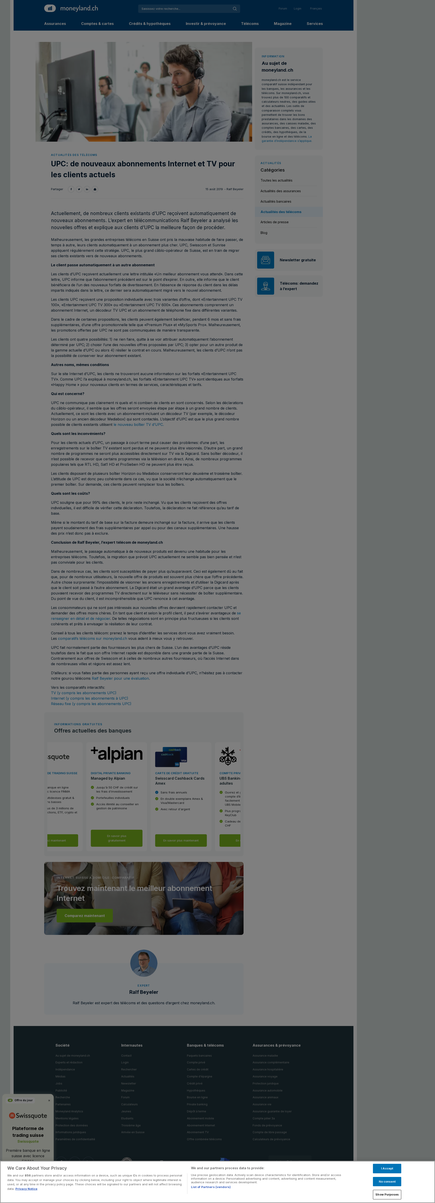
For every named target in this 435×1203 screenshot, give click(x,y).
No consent (387, 1181)
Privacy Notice (26, 1189)
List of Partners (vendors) (211, 1187)
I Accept (387, 1168)
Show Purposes (387, 1194)
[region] (217, 1182)
